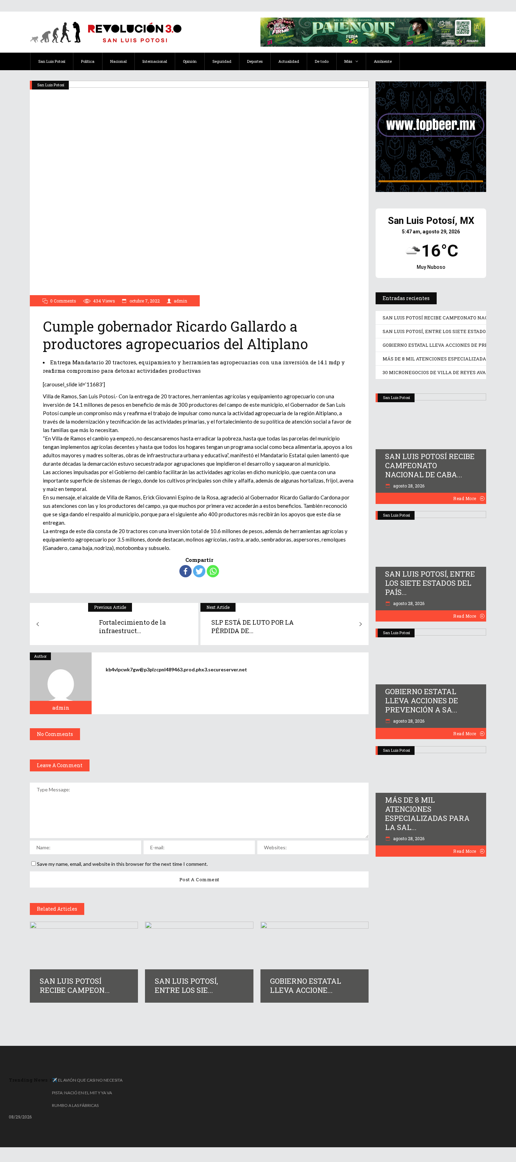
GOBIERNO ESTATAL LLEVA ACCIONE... (305, 985)
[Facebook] (185, 571)
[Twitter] (199, 571)
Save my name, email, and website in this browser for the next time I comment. (122, 864)
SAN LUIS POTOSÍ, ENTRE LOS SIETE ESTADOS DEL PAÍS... (430, 583)
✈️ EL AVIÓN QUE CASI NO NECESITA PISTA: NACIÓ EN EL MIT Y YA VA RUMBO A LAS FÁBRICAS (87, 1092)
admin (180, 301)
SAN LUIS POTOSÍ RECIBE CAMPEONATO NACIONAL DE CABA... (430, 465)
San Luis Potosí (50, 84)
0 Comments (63, 301)
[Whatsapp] (213, 571)
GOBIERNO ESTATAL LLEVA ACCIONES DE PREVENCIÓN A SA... (421, 700)
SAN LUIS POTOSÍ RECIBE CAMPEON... (75, 985)
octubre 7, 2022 (144, 301)
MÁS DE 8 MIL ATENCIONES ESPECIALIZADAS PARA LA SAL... (427, 813)
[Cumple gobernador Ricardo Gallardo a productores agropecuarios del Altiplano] (61, 683)
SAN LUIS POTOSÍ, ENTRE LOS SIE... (186, 985)
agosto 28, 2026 (408, 486)
